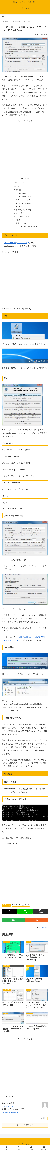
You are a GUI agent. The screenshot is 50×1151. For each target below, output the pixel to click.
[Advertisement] (25, 147)
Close (20, 206)
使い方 (16, 186)
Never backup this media (27, 200)
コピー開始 (20, 213)
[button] (40, 911)
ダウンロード (19, 183)
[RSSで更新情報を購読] (36, 920)
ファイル (7, 905)
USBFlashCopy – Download (15, 243)
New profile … (23, 193)
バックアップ (25, 905)
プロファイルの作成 (23, 210)
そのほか (17, 220)
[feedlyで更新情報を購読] (13, 920)
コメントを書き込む (25, 1125)
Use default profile (25, 196)
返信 (45, 1118)
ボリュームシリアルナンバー (26, 226)
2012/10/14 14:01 (7, 1106)
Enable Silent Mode (25, 203)
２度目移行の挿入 (22, 216)
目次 (22, 178)
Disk (15, 905)
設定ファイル (21, 223)
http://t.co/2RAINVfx (10, 1113)
